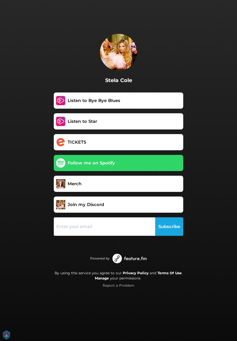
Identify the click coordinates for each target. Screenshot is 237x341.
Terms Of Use (170, 273)
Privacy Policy (136, 273)
